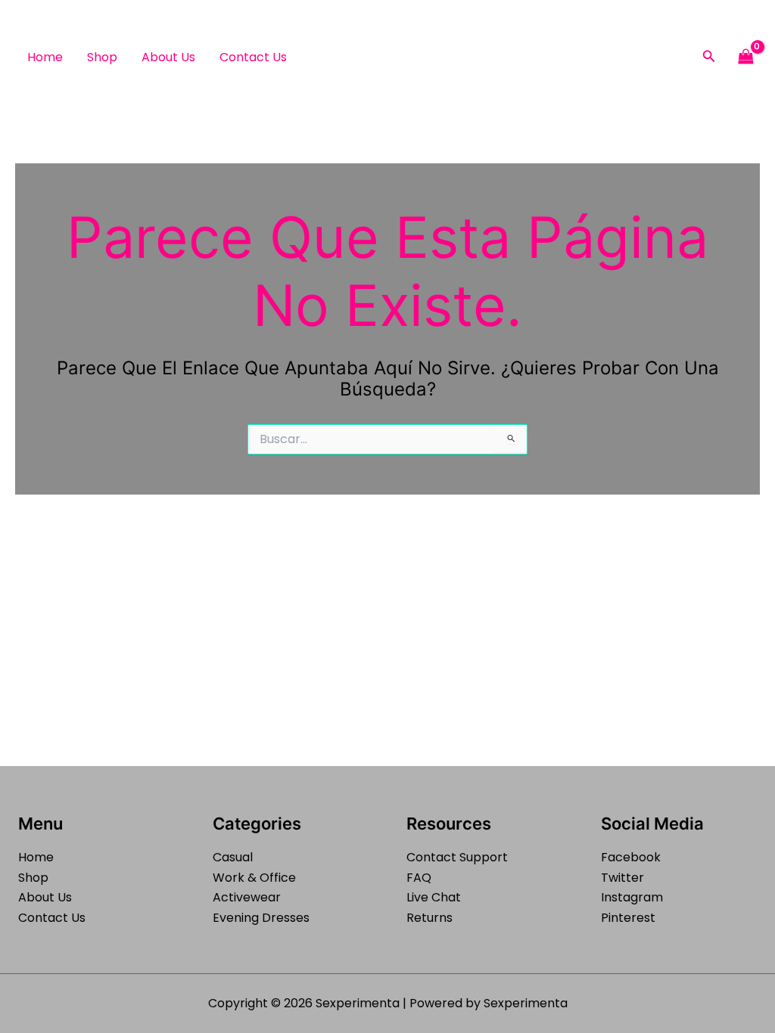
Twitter (622, 877)
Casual (233, 857)
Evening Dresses (261, 917)
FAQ (418, 877)
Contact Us (253, 57)
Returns (429, 917)
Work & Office (254, 877)
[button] (709, 57)
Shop (102, 57)
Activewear (247, 897)
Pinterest (628, 917)
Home (45, 57)
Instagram (632, 897)
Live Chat (433, 897)
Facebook (631, 857)
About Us (168, 57)
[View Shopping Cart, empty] (745, 57)
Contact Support (457, 857)
